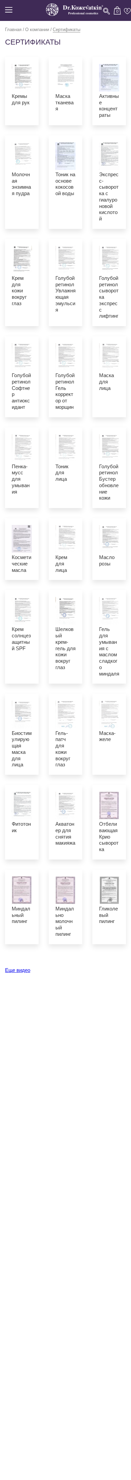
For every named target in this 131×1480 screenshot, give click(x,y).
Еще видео (17, 970)
